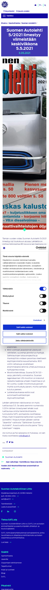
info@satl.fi (24, 435)
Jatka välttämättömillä (24, 340)
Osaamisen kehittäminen (11, 563)
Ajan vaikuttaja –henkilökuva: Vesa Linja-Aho (24, 462)
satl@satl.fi (5, 499)
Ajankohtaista (14, 23)
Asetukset (37, 320)
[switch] (42, 296)
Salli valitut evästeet (24, 334)
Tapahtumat (6, 566)
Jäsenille (4, 559)
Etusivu (4, 23)
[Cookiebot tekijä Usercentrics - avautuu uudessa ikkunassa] (35, 248)
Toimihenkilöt (6, 504)
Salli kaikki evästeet (24, 327)
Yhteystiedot (8, 11)
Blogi (3, 573)
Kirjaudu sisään (22, 11)
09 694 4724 (10, 496)
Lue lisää (4, 542)
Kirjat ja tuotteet (8, 570)
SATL (3, 577)
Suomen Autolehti (29, 23)
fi (40, 5)
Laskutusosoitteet (8, 507)
